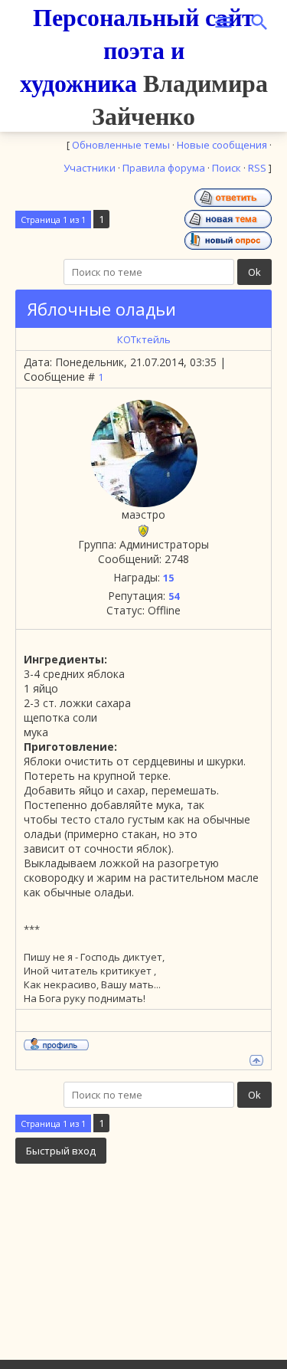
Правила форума (163, 168)
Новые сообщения (222, 145)
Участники (90, 168)
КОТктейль (144, 339)
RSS (257, 168)
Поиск (226, 168)
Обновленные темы (121, 145)
